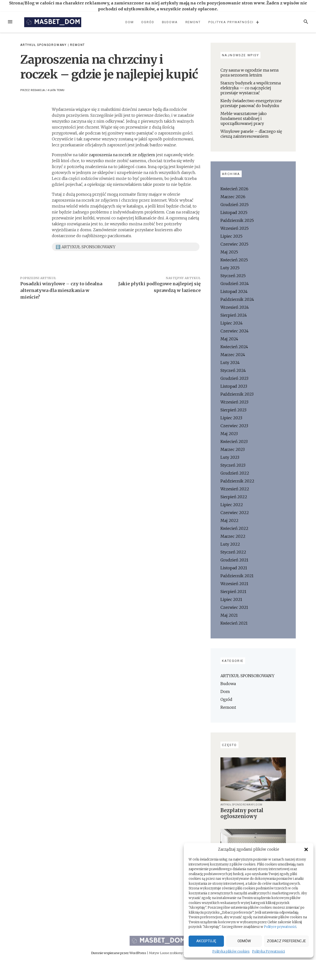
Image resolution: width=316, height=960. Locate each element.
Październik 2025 (237, 220)
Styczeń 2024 (233, 370)
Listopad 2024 (234, 291)
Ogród (147, 22)
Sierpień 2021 (233, 591)
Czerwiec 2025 (234, 244)
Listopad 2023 (233, 386)
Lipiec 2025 (231, 236)
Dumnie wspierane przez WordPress (119, 953)
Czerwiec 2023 (234, 425)
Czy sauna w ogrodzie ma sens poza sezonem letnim (249, 72)
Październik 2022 (237, 481)
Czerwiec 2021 (234, 607)
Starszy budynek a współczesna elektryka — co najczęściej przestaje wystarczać (250, 87)
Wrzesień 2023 (234, 402)
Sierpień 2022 (233, 496)
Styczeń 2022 (233, 552)
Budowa (170, 22)
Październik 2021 (237, 575)
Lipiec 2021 (231, 599)
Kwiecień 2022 (234, 528)
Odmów (244, 941)
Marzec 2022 (232, 536)
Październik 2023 (237, 394)
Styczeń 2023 (232, 465)
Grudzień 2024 (234, 283)
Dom (129, 22)
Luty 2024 (230, 362)
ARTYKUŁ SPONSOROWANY (43, 45)
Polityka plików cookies (231, 951)
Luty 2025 (229, 267)
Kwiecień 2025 (234, 259)
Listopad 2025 (233, 212)
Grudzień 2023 (234, 378)
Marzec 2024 (232, 354)
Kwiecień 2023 (234, 441)
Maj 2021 (229, 615)
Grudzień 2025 (234, 204)
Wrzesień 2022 (234, 488)
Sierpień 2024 (233, 315)
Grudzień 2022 (234, 473)
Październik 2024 (237, 299)
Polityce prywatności (280, 927)
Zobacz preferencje (286, 941)
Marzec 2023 (232, 449)
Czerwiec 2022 (234, 512)
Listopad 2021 (233, 567)
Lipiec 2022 (231, 504)
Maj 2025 (229, 252)
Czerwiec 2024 (234, 330)
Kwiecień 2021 (234, 623)
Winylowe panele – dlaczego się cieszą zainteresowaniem (251, 134)
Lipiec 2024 (231, 323)
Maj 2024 (229, 338)
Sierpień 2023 (233, 409)
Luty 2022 (230, 544)
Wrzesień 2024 (234, 307)
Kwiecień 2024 (234, 346)
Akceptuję (206, 941)
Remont (193, 22)
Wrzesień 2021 (234, 583)
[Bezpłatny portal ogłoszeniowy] (253, 778)
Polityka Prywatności (268, 951)
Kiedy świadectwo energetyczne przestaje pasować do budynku (251, 103)
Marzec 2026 (232, 196)
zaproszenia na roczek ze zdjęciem (122, 154)
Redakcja (38, 90)
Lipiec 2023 (231, 417)
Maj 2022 (229, 520)
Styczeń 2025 (233, 275)
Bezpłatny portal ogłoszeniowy (241, 813)
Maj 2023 (229, 433)
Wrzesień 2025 (234, 228)
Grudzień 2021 (234, 559)
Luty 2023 (229, 457)
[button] (306, 849)
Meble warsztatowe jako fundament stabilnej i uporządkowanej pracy (243, 118)
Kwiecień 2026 (234, 188)
